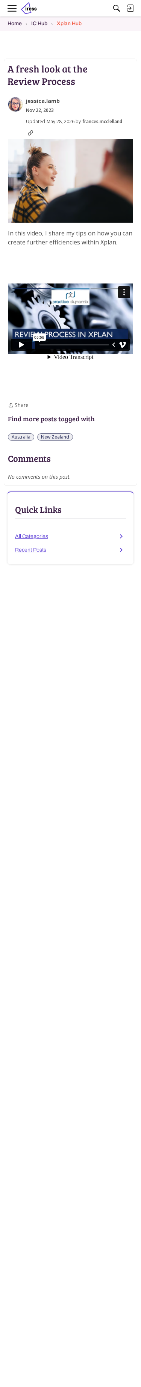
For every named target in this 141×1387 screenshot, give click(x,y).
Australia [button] (21, 437)
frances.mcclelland (102, 121)
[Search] (116, 8)
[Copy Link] (30, 133)
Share (18, 405)
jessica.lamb (43, 101)
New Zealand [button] (55, 437)
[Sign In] (130, 8)
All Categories (31, 536)
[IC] (31, 8)
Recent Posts (30, 550)
